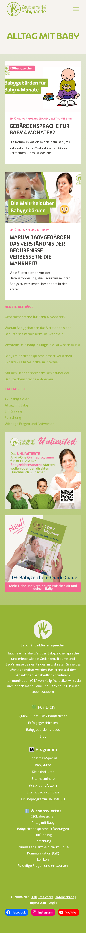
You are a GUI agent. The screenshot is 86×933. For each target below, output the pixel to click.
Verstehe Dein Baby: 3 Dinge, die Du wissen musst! (43, 345)
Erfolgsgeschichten (43, 723)
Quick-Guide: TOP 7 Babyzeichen (43, 716)
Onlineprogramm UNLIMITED (43, 799)
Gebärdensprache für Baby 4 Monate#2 (39, 129)
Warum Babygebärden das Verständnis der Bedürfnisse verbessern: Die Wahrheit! (40, 250)
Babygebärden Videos (43, 729)
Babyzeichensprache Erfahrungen (43, 829)
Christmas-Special (43, 758)
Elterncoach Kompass (43, 792)
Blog (43, 736)
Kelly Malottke (42, 897)
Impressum (38, 902)
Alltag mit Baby (62, 118)
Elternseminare (43, 778)
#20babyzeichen (38, 118)
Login (52, 902)
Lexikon (43, 859)
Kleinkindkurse (43, 772)
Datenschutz (64, 897)
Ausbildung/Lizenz (43, 785)
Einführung (17, 118)
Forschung (13, 417)
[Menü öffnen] (76, 9)
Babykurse (43, 765)
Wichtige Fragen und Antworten (29, 424)
